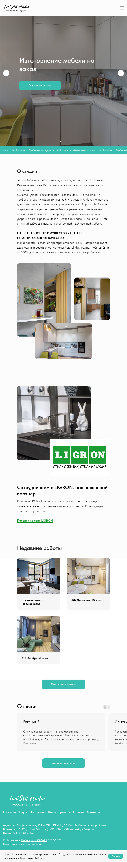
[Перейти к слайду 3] (66, 685)
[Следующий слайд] (121, 345)
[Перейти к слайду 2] (63, 685)
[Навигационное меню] (122, 8)
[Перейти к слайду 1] (60, 685)
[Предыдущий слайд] (6, 345)
